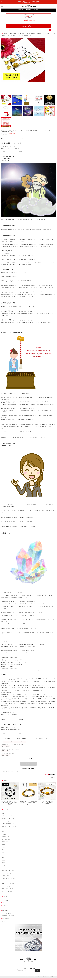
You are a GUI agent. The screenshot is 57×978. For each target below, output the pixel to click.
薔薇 (3, 849)
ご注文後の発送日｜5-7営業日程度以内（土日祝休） (12, 744)
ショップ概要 (5, 900)
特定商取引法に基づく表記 (8, 915)
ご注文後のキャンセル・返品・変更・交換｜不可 (11, 749)
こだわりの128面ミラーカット (9, 823)
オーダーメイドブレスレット (8, 818)
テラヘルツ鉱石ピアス (6, 886)
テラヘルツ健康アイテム (7, 873)
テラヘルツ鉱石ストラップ (7, 888)
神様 (3, 831)
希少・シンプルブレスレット (8, 870)
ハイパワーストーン (6, 828)
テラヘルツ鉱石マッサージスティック (10, 878)
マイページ (4, 908)
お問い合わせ (5, 910)
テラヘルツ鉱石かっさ (7, 875)
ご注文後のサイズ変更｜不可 (7, 753)
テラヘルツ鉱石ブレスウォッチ (8, 815)
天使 (3, 857)
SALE (3, 893)
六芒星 (3, 862)
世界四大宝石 (5, 841)
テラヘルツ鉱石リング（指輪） (8, 883)
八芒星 (3, 865)
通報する (52, 777)
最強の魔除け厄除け (6, 839)
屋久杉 (3, 844)
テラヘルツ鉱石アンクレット (8, 880)
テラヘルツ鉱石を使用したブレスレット (10, 826)
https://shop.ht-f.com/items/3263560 (10, 714)
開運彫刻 (4, 834)
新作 (3, 813)
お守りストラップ (5, 836)
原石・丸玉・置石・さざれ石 (8, 891)
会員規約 (52, 976)
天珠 (3, 852)
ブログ (3, 902)
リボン (3, 854)
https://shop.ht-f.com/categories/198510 (11, 148)
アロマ (3, 867)
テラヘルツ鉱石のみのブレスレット (9, 821)
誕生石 (3, 847)
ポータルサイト (5, 918)
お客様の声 (4, 921)
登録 (37, 970)
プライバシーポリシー (7, 913)
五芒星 (3, 860)
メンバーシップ (5, 905)
